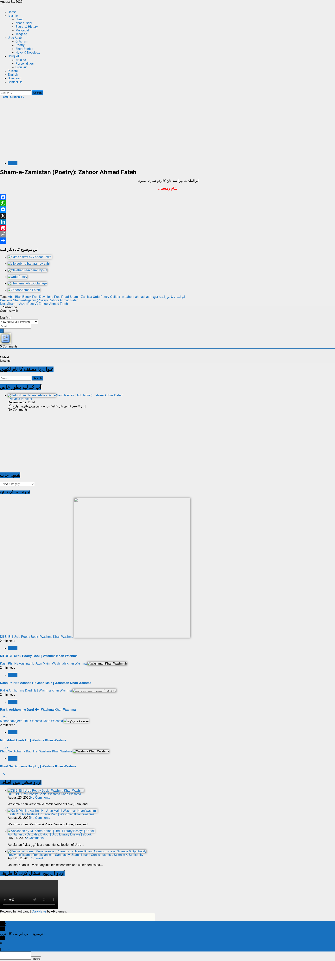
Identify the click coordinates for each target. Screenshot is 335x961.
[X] (167, 216)
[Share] (167, 240)
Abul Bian (15, 296)
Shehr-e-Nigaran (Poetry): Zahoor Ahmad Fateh (39, 300)
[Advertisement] (167, 131)
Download (14, 78)
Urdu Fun (21, 67)
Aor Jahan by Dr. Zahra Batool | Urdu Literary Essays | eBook (50, 834)
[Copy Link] (167, 234)
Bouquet (13, 56)
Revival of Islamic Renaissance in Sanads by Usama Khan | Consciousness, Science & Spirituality (75, 854)
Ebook (26, 296)
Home (12, 12)
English (13, 74)
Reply (6, 949)
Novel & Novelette (28, 52)
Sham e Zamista (81, 296)
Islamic (13, 15)
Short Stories (24, 49)
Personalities (25, 63)
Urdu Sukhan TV (13, 97)
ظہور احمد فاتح (163, 296)
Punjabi (13, 71)
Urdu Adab (15, 38)
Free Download (42, 296)
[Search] (1, 88)
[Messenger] (167, 209)
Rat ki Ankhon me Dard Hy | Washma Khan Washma (36, 690)
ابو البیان (179, 296)
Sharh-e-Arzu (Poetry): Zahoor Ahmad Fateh (34, 303)
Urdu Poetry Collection (108, 296)
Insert (36, 958)
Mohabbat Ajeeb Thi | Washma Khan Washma (31, 721)
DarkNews (39, 911)
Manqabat (22, 30)
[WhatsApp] (167, 203)
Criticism (22, 41)
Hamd (19, 19)
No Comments (40, 797)
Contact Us (15, 82)
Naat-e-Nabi (24, 23)
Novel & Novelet (20, 398)
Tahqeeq (21, 34)
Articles (21, 60)
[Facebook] (167, 197)
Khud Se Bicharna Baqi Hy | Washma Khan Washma (36, 751)
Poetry (20, 45)
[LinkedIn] (167, 222)
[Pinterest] (167, 228)
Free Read (61, 296)
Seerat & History (27, 27)
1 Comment (35, 858)
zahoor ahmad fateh (138, 296)
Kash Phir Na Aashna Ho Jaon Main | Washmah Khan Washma (43, 663)
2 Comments (35, 838)
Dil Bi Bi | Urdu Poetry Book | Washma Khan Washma (36, 636)
